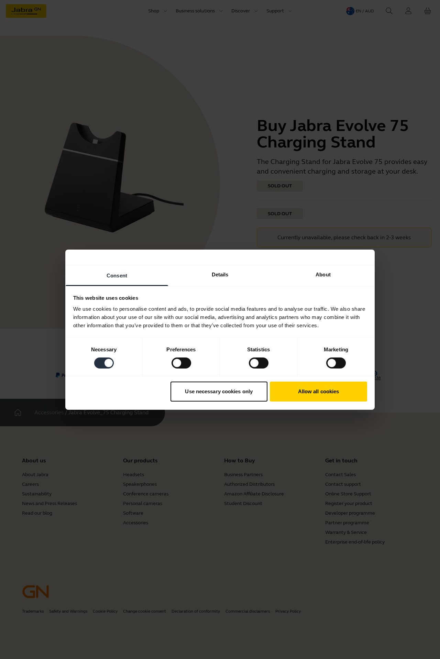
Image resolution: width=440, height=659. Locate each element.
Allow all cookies (318, 391)
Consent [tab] (117, 275)
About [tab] (323, 274)
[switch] (181, 363)
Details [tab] (220, 274)
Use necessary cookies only (219, 391)
